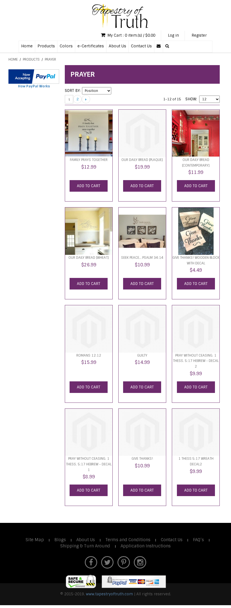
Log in (173, 35)
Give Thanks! (142, 458)
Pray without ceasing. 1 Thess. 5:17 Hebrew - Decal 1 (89, 464)
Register (199, 35)
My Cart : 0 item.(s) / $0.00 (130, 35)
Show (190, 99)
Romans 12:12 (88, 355)
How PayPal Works (34, 86)
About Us (117, 45)
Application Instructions (146, 546)
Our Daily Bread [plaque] (142, 160)
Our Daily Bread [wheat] (88, 257)
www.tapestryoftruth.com (109, 594)
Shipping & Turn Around (85, 546)
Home (27, 45)
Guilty (142, 355)
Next (86, 99)
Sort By (72, 90)
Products (46, 45)
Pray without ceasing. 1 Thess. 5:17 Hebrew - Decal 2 (196, 361)
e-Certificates (90, 45)
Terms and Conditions (127, 540)
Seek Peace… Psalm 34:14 (142, 257)
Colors (66, 45)
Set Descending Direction (116, 91)
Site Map (35, 540)
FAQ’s (198, 540)
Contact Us (141, 45)
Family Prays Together (89, 160)
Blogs (60, 540)
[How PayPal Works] (33, 76)
